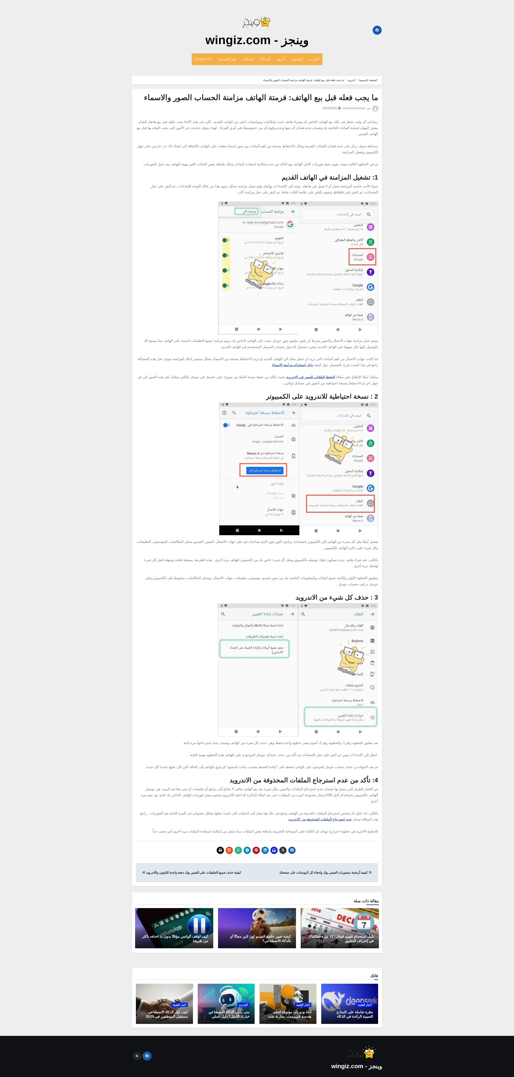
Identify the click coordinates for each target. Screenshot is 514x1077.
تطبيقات (248, 59)
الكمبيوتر (297, 59)
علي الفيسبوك (227, 59)
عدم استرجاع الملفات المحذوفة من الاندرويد (320, 819)
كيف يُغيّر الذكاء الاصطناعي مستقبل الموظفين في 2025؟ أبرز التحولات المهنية (166, 1016)
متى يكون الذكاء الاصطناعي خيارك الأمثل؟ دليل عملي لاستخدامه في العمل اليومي (229, 1016)
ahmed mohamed (354, 108)
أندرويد (280, 59)
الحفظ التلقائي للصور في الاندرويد (310, 377)
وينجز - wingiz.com (257, 40)
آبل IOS (265, 59)
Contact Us (203, 59)
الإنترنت (314, 59)
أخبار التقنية (364, 1004)
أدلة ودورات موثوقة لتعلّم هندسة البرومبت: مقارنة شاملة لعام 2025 (288, 1016)
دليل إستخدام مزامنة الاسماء (292, 365)
